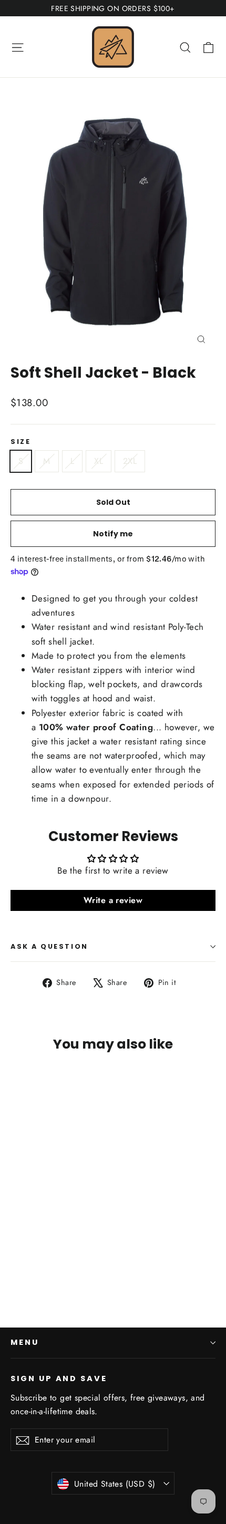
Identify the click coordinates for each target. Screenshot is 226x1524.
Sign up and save (59, 1378)
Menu (25, 1342)
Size (20, 441)
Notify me (113, 533)
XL (98, 461)
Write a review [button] (113, 900)
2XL (130, 461)
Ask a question (49, 946)
